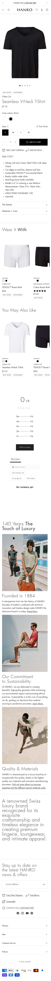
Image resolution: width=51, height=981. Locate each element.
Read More (32, 612)
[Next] (45, 350)
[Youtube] (27, 913)
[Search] (9, 10)
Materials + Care (9, 211)
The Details (7, 205)
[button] (24, 416)
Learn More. (38, 704)
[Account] (42, 10)
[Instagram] (22, 913)
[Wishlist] (36, 10)
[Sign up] (43, 884)
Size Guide (43, 126)
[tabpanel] (25, 490)
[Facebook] (17, 913)
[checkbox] (31, 478)
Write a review (24, 447)
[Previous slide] (3, 3)
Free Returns (36, 150)
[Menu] (3, 10)
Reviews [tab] (15, 459)
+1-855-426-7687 (30, 3)
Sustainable (10, 901)
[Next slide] (47, 3)
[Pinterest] (31, 913)
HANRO (28, 962)
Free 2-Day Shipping (15, 150)
